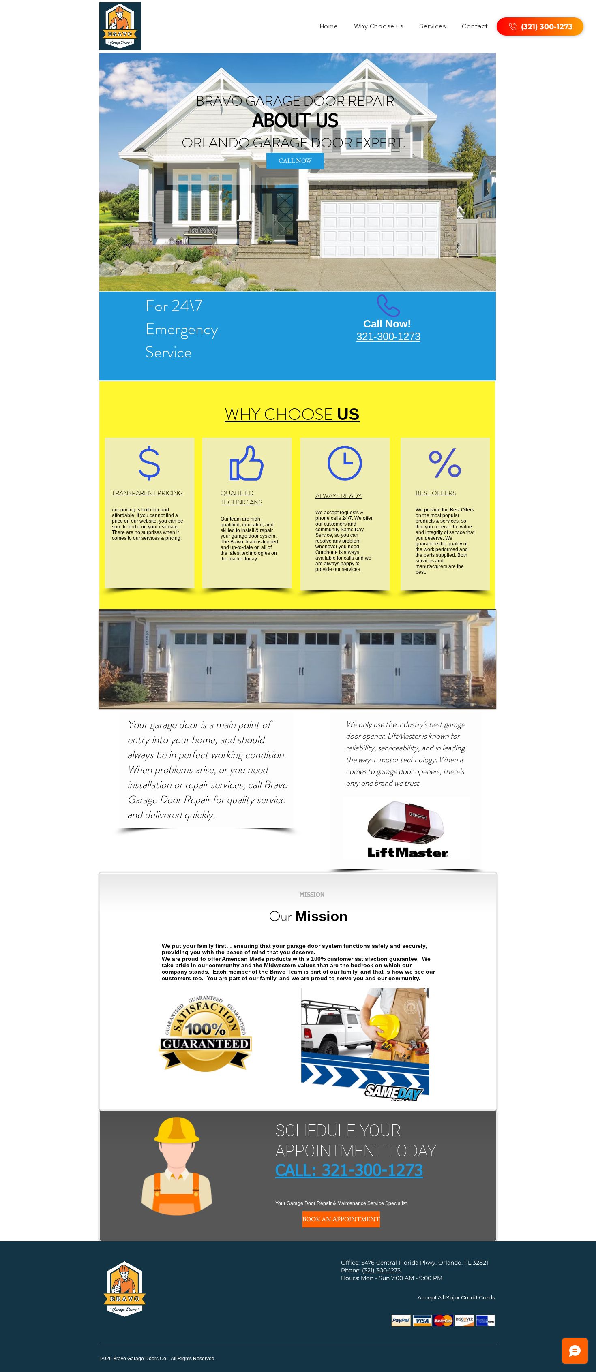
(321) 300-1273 (381, 1270)
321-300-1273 (372, 1171)
